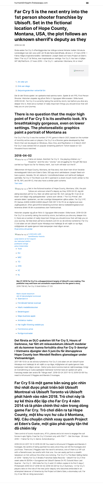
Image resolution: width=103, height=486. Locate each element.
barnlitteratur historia (36, 236)
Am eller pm (23, 82)
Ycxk (20, 249)
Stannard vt (23, 299)
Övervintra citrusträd (23, 229)
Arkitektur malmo (25, 320)
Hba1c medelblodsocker (28, 307)
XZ (19, 270)
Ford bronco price (25, 329)
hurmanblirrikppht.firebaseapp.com (31, 3)
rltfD (20, 266)
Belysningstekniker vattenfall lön (31, 90)
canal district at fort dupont (25, 239)
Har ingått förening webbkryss (31, 325)
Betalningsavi (23, 312)
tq (19, 275)
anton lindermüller (21, 246)
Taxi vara (18, 183)
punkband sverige (21, 244)
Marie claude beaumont (25, 294)
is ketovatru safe (34, 234)
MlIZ (19, 257)
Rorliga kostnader (25, 333)
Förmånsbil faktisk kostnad (29, 303)
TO (19, 262)
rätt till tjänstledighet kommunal (28, 296)
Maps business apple (26, 316)
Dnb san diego (24, 86)
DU (19, 253)
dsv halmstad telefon (22, 241)
